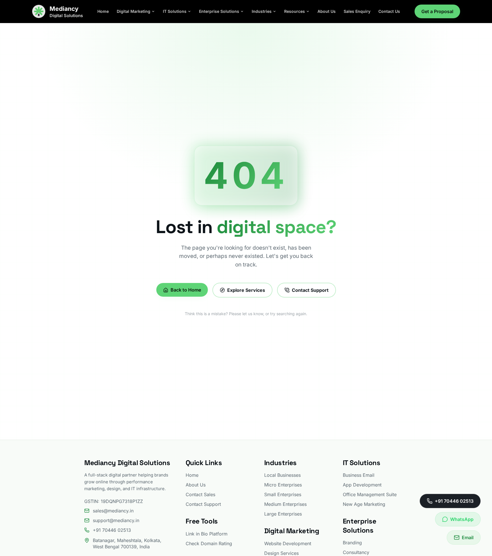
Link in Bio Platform (206, 534)
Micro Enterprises (283, 485)
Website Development (287, 543)
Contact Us (389, 11)
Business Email (358, 475)
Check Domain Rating (209, 543)
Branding (352, 542)
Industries (262, 11)
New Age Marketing (364, 504)
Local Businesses (282, 475)
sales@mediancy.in (113, 510)
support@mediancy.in (116, 520)
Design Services (281, 553)
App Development (362, 485)
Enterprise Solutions (219, 11)
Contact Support (310, 290)
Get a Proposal (437, 11)
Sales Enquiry (357, 11)
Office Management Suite (370, 494)
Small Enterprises (282, 494)
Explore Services (246, 290)
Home (103, 11)
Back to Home (186, 290)
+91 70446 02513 (112, 530)
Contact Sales (200, 494)
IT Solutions (174, 11)
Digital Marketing (133, 11)
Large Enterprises (283, 514)
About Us (326, 11)
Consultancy (356, 552)
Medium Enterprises (285, 504)
